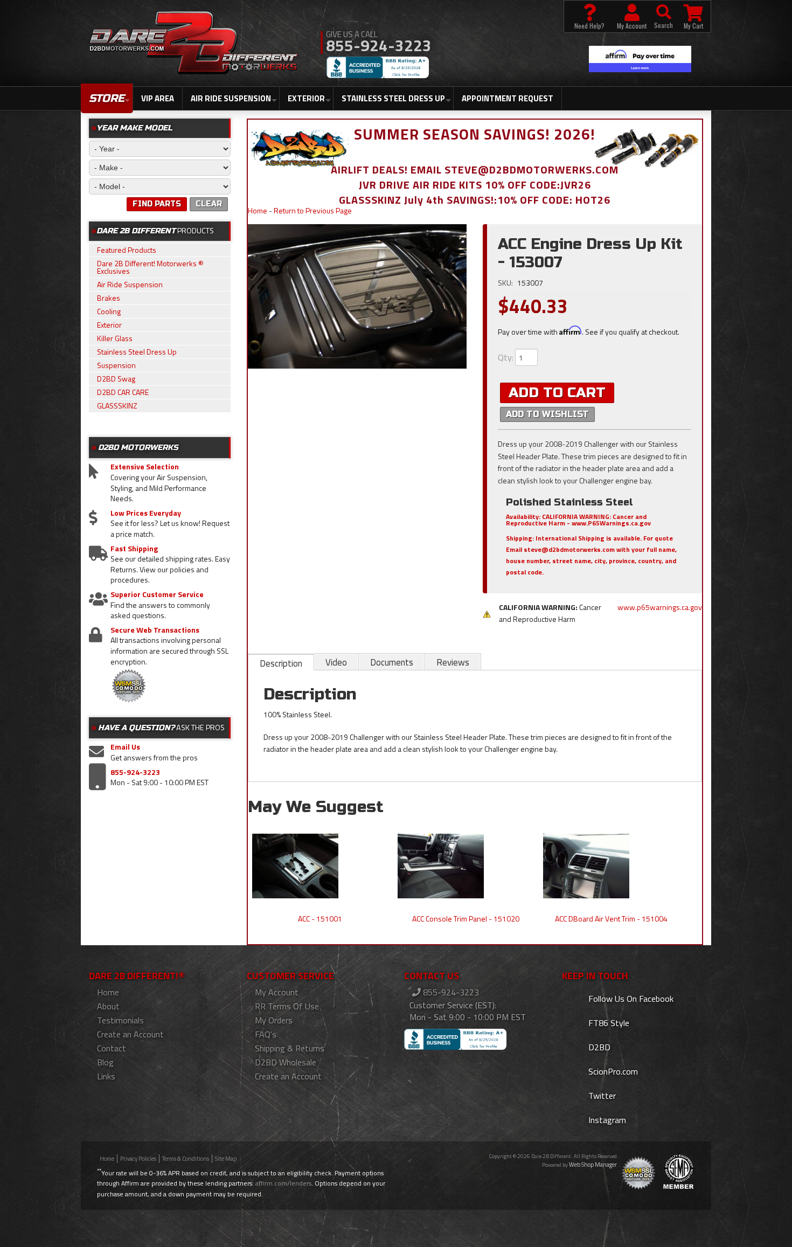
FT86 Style (607, 1022)
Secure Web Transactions (154, 630)
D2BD (598, 1047)
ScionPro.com (612, 1071)
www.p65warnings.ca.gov (659, 607)
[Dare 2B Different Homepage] (194, 44)
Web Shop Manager (593, 1164)
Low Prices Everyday (145, 513)
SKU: (506, 282)
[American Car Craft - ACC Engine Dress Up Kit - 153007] (357, 296)
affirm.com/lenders (283, 1183)
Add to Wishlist (547, 414)
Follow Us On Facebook (629, 998)
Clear (209, 204)
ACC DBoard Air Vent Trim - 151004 (611, 918)
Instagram (606, 1119)
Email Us (125, 747)
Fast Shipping (134, 548)
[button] (663, 16)
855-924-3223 (135, 772)
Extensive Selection (144, 466)
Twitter (601, 1095)
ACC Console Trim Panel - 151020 (465, 918)
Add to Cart (557, 392)
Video (336, 662)
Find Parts (157, 204)
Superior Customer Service (157, 594)
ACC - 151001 (320, 918)
